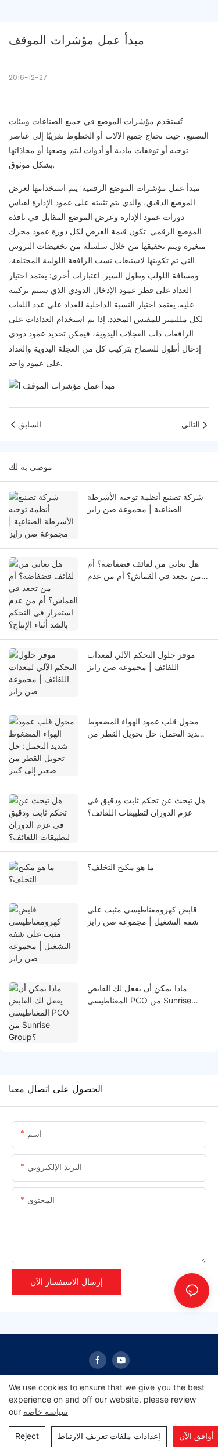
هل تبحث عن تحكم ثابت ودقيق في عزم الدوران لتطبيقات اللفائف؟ (146, 806)
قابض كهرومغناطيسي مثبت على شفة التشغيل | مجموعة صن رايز (143, 915)
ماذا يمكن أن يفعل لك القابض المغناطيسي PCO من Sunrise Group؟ (139, 994)
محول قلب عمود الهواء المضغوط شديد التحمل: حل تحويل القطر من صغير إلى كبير (146, 728)
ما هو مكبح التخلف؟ (120, 867)
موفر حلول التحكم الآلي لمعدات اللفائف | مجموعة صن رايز (141, 661)
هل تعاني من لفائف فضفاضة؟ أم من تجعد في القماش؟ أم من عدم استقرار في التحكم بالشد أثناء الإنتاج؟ (144, 570)
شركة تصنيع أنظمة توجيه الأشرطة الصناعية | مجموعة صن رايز (145, 503)
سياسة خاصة (45, 1411)
